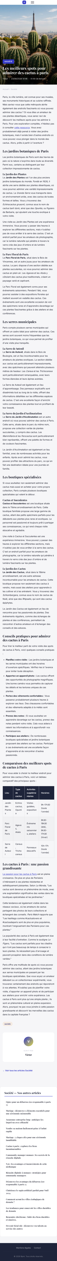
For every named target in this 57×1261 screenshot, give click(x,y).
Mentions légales (23, 1248)
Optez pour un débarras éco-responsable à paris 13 (28, 1103)
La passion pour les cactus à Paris (20, 874)
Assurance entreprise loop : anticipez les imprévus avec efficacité (24, 1121)
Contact (37, 1248)
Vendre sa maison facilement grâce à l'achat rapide (26, 1130)
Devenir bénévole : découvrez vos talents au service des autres (26, 1227)
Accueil (6, 89)
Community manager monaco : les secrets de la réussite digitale (28, 1156)
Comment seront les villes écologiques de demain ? (25, 1200)
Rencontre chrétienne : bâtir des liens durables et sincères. (27, 1218)
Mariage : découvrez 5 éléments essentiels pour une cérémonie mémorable (28, 1112)
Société (8, 61)
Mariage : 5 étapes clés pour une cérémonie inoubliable (26, 1138)
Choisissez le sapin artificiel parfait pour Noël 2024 (27, 1192)
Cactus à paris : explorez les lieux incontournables (21, 1147)
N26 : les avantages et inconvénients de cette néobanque (26, 1165)
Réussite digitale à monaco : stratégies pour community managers (26, 1174)
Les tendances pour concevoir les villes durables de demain (28, 1209)
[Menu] (32, 2)
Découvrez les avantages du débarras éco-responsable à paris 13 (25, 1183)
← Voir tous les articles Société (17, 1070)
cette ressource (22, 127)
